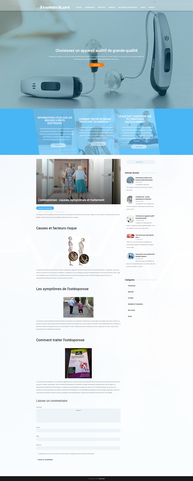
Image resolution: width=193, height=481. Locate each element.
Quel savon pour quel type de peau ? (145, 236)
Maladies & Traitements (128, 7)
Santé (143, 7)
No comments (60, 212)
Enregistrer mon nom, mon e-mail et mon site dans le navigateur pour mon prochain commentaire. (66, 454)
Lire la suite (96, 65)
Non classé (131, 310)
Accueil (79, 7)
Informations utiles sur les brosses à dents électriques (144, 179)
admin (40, 212)
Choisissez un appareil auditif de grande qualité (145, 217)
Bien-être (101, 7)
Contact (151, 7)
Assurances (90, 7)
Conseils (111, 7)
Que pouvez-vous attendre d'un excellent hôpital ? (145, 255)
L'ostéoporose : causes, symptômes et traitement (143, 198)
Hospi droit (102, 478)
